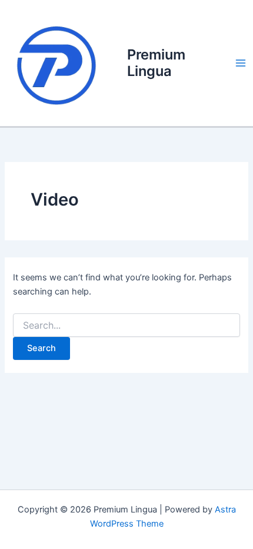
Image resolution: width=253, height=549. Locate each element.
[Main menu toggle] (240, 63)
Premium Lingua (156, 63)
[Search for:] (126, 325)
